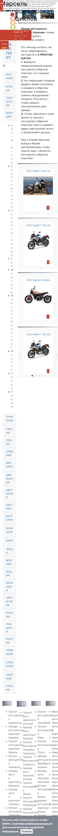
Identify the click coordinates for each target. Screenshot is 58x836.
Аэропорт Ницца (12, 232)
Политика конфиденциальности (32, 823)
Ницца (12, 381)
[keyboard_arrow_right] (7, 48)
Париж (12, 399)
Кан (12, 262)
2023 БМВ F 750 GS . (39, 225)
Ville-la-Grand (12, 144)
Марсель (12, 280)
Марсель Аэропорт (12, 321)
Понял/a (27, 831)
